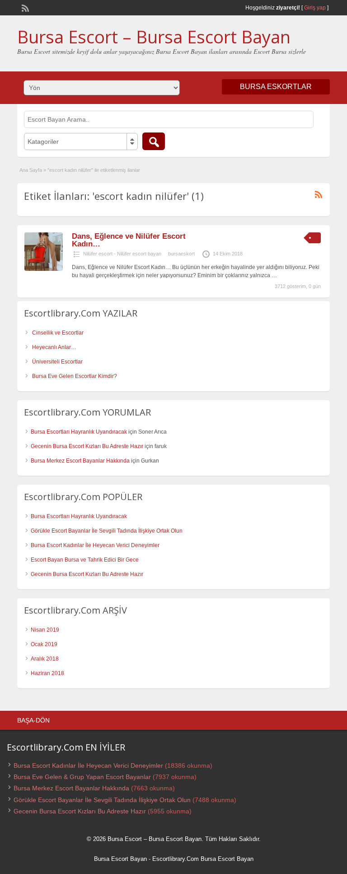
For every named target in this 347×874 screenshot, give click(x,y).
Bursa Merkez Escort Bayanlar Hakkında (80, 461)
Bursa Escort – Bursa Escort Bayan (154, 36)
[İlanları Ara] (153, 141)
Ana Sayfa (30, 170)
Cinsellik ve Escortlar (58, 333)
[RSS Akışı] (24, 7)
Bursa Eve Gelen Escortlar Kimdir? (74, 376)
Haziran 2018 (47, 673)
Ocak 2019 (44, 644)
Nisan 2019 (45, 630)
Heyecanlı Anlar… (54, 347)
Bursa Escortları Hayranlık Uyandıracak (79, 432)
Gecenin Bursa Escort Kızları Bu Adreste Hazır (87, 446)
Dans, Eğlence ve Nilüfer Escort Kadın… (129, 240)
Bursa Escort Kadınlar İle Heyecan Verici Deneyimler (95, 545)
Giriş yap (315, 8)
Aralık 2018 (45, 659)
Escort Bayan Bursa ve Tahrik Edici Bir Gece (85, 560)
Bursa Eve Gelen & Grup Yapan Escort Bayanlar (82, 776)
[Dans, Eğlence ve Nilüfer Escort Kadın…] (43, 269)
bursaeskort (181, 253)
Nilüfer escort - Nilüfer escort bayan (122, 253)
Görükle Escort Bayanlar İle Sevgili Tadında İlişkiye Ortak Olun (107, 531)
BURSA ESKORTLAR (276, 86)
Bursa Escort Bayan (120, 858)
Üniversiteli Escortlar (57, 362)
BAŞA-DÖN (33, 720)
